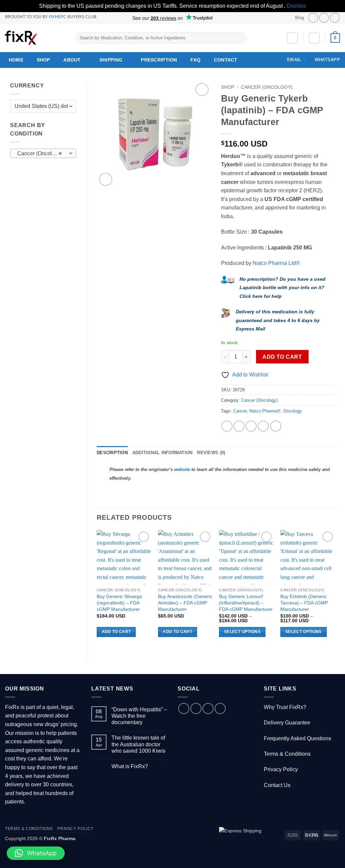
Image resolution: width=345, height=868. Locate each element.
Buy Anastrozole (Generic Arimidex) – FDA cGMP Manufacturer (185, 602)
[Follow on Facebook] (313, 18)
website (182, 469)
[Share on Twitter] (239, 426)
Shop (43, 60)
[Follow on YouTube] (335, 18)
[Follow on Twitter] (324, 18)
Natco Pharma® (265, 410)
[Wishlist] (292, 38)
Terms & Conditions (287, 754)
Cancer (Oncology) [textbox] (39, 153)
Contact (226, 60)
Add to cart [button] (116, 632)
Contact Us (277, 785)
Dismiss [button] (296, 6)
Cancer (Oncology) (266, 87)
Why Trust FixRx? (285, 707)
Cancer (240, 410)
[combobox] (43, 153)
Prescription (159, 60)
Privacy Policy (281, 769)
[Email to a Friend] (251, 426)
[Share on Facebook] (226, 426)
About (72, 60)
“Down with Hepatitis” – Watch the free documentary (139, 716)
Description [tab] (112, 452)
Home (16, 60)
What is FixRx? (130, 766)
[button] (314, 38)
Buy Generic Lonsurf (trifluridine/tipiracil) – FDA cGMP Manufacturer (246, 602)
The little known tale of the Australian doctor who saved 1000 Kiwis (138, 744)
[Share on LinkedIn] (275, 426)
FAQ (195, 60)
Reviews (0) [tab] (211, 452)
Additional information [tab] (162, 452)
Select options (242, 632)
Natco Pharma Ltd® (276, 263)
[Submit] (239, 38)
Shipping (110, 60)
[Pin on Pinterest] (263, 426)
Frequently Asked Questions (297, 738)
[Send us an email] (208, 708)
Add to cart (282, 357)
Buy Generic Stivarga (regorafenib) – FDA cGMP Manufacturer (119, 602)
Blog (299, 17)
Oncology (292, 410)
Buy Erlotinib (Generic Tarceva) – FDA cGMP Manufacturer (304, 602)
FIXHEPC (57, 16)
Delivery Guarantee (287, 722)
